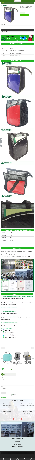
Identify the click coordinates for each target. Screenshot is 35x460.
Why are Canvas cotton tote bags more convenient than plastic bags (26, 412)
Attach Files (3, 392)
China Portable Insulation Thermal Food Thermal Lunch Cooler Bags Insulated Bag (27, 362)
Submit (3, 397)
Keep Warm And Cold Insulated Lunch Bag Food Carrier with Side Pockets (7, 362)
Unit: (17, 26)
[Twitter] (1, 141)
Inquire (23, 12)
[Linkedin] (1, 144)
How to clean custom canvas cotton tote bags (26, 403)
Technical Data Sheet (5, 31)
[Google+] (1, 146)
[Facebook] (1, 139)
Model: (3, 26)
